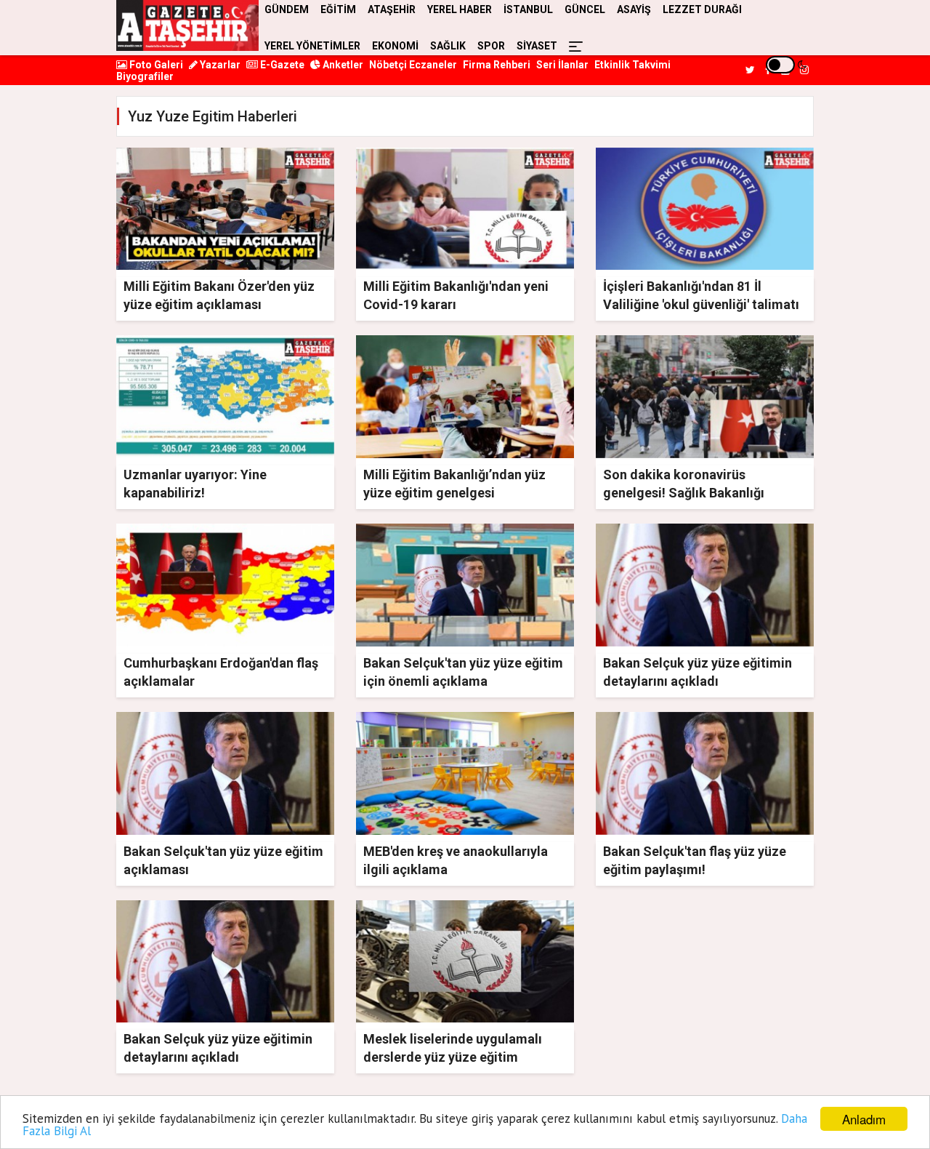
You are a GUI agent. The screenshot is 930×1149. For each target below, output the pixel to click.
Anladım (864, 1119)
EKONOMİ (395, 46)
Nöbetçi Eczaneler (413, 65)
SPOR (491, 46)
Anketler (341, 65)
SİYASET (537, 46)
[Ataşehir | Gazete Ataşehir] (187, 25)
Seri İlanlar (562, 65)
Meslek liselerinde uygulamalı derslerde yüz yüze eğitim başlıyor (452, 1057)
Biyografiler (145, 76)
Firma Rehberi (496, 65)
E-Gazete (281, 65)
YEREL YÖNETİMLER (312, 46)
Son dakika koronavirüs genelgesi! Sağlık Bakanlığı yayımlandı (683, 493)
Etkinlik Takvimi (632, 65)
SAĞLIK (448, 46)
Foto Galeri (155, 65)
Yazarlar (219, 65)
